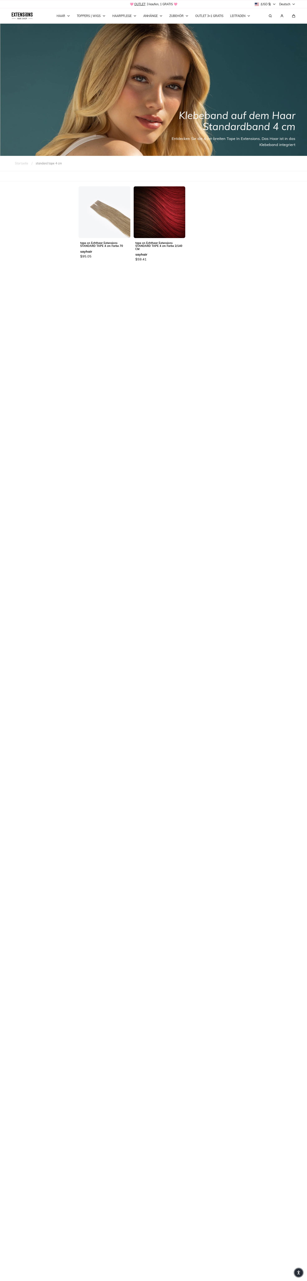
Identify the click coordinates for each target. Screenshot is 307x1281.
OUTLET (139, 4)
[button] (293, 16)
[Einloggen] (282, 16)
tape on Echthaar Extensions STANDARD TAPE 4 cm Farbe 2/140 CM (158, 245)
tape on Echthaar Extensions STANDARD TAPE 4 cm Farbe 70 (101, 244)
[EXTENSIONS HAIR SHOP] (22, 16)
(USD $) (266, 4)
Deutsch (284, 4)
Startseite (21, 163)
